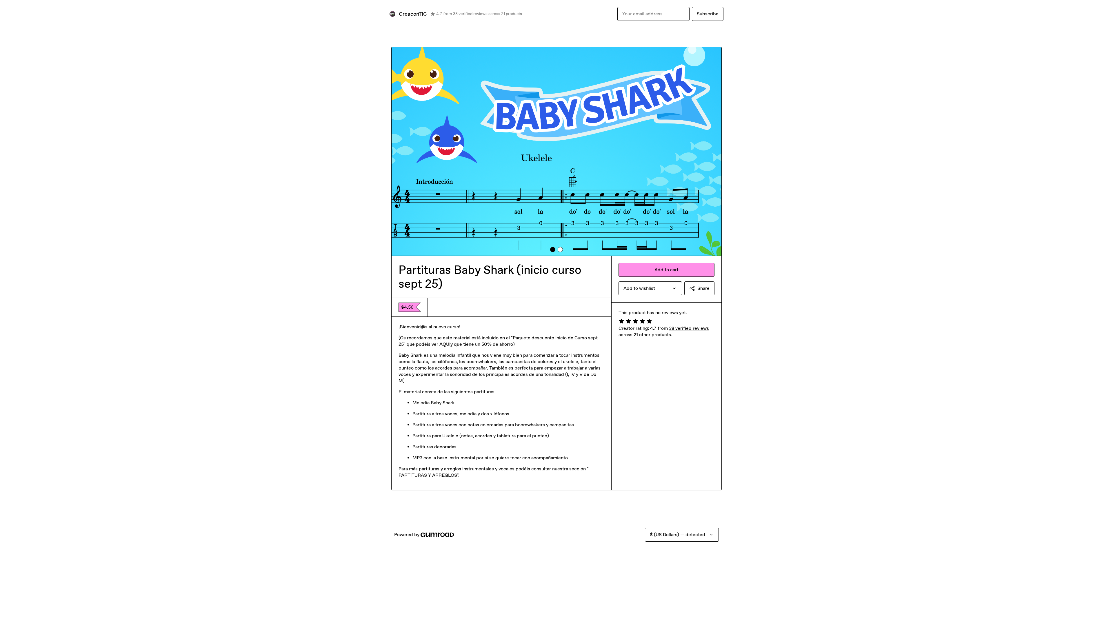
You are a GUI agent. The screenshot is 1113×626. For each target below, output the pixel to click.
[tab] (552, 249)
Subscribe (708, 14)
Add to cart (666, 269)
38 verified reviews (689, 328)
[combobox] (650, 288)
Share (703, 288)
